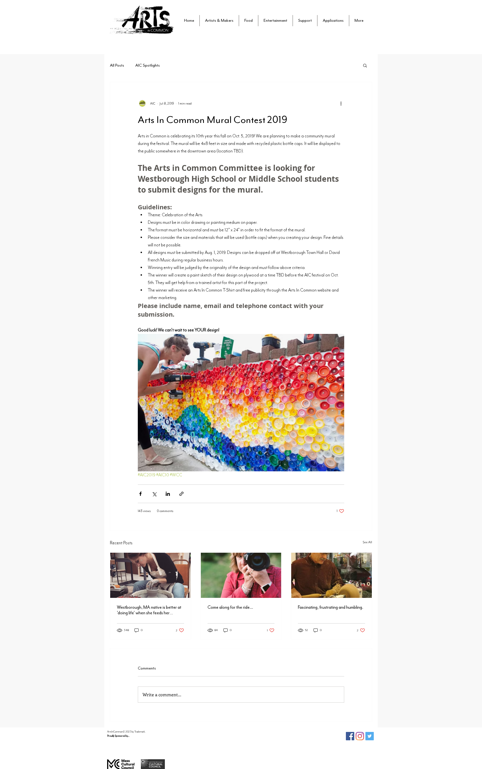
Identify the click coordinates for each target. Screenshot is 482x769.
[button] (305, 20)
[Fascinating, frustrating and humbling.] (331, 575)
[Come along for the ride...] (241, 575)
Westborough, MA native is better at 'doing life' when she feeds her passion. (149, 610)
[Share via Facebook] (140, 493)
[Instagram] (360, 736)
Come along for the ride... (230, 607)
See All (367, 542)
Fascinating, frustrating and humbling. (330, 607)
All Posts (117, 65)
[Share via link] (181, 493)
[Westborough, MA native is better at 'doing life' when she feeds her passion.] (150, 575)
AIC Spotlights (147, 65)
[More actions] (341, 103)
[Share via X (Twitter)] (154, 493)
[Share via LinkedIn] (167, 493)
